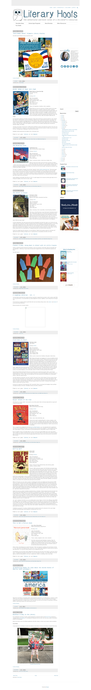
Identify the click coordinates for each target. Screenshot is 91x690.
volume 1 (50, 301)
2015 (62, 158)
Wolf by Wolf (17, 449)
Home (36, 675)
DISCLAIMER (68, 7)
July (63, 128)
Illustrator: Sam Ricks (38, 238)
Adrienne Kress (70, 273)
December (64, 121)
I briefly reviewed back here (44, 169)
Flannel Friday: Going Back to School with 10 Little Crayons (35, 245)
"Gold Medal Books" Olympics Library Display (29, 33)
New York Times (48, 616)
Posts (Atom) (19, 677)
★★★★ (34, 345)
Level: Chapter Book (44, 238)
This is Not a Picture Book (22, 523)
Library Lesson (25, 671)
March (63, 153)
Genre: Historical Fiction (33, 516)
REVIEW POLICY (61, 7)
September (64, 125)
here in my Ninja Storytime (35, 427)
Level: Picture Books (34, 186)
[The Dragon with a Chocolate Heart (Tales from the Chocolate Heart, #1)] (63, 270)
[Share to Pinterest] (24, 81)
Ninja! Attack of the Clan (22, 400)
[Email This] (19, 81)
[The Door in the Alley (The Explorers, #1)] (63, 281)
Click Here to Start (20, 340)
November (64, 122)
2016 (62, 119)
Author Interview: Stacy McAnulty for (72, 179)
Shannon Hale (70, 252)
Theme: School (26, 288)
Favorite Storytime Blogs (70, 172)
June (63, 149)
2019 (62, 115)
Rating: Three (50, 238)
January (63, 156)
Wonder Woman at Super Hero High (24, 89)
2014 (62, 159)
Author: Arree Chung (22, 442)
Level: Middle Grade (40, 393)
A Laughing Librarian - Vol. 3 (23, 295)
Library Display (21, 82)
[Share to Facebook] (23, 81)
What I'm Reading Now (69, 249)
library (26, 134)
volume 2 (55, 301)
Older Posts (56, 675)
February (63, 154)
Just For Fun (21, 333)
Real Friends (69, 251)
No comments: (16, 137)
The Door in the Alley (70, 272)
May (63, 150)
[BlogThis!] (20, 81)
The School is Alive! (20, 193)
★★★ (34, 199)
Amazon (35, 134)
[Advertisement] (45, 3)
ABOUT (54, 7)
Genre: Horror (32, 238)
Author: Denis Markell (22, 393)
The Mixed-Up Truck (19, 145)
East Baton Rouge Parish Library (35, 664)
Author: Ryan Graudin (22, 516)
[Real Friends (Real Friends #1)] (63, 259)
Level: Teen (39, 516)
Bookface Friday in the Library (24, 614)
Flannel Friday (21, 288)
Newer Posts (15, 675)
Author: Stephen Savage (22, 186)
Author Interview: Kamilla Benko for (72, 185)
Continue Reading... (16, 78)
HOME (51, 7)
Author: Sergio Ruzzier (22, 561)
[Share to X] (22, 81)
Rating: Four (39, 186)
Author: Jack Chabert (22, 238)
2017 (62, 118)
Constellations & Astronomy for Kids (72, 166)
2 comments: (16, 606)
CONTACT (74, 7)
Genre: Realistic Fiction (33, 393)
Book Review (29, 186)
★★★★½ (35, 151)
